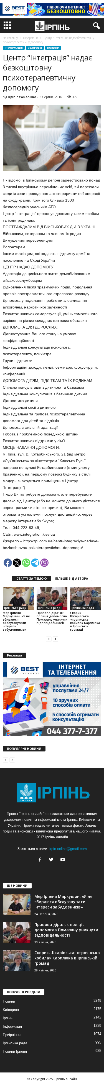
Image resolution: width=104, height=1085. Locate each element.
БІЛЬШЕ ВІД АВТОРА (71, 578)
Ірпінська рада (15, 608)
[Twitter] (52, 860)
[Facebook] (41, 860)
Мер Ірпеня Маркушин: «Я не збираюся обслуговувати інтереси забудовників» (16, 621)
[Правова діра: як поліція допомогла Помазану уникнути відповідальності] (52, 598)
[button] (95, 26)
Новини (53, 48)
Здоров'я (35, 48)
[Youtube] (63, 860)
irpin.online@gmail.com (68, 849)
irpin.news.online (22, 97)
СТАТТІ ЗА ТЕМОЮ (31, 578)
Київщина (11, 1010)
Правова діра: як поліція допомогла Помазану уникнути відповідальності (52, 618)
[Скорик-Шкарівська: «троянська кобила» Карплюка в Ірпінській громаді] (85, 598)
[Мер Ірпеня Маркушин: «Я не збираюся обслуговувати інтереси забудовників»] (18, 598)
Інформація (14, 48)
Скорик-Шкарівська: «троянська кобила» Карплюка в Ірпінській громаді (85, 621)
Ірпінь (7, 1018)
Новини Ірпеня (15, 1051)
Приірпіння (12, 1035)
